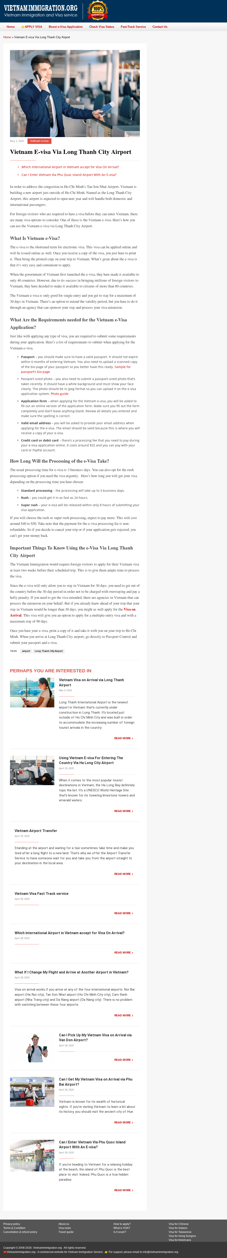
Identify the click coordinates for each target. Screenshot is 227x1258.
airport (26, 651)
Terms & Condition (14, 1228)
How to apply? (122, 1224)
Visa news (65, 1228)
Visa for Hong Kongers (182, 1236)
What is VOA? (122, 1228)
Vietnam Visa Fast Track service (41, 894)
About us (64, 1224)
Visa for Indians (178, 1228)
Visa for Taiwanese (180, 1232)
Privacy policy (11, 1224)
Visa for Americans (180, 1240)
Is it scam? (120, 1232)
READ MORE (122, 738)
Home (7, 37)
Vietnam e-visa (39, 141)
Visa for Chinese (179, 1224)
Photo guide (59, 394)
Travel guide (66, 1232)
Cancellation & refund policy (20, 1232)
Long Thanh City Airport (49, 651)
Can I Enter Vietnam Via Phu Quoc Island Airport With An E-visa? (68, 175)
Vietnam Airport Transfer (36, 831)
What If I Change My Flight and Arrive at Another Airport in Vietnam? (72, 972)
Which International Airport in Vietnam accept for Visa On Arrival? (70, 167)
